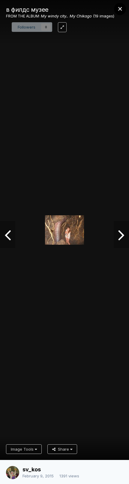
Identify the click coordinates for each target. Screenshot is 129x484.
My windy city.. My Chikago (66, 16)
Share (63, 449)
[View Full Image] (62, 27)
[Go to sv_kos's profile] (12, 472)
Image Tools (23, 449)
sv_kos (31, 469)
